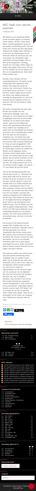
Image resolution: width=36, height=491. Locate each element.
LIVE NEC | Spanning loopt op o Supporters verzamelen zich (19, 376)
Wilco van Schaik (9, 395)
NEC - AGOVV (8, 416)
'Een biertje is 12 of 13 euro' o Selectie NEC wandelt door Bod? (19, 382)
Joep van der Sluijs (10, 403)
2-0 (32, 421)
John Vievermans (9, 448)
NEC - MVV (8, 417)
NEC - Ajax (8, 429)
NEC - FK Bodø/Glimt (10, 339)
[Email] (12, 310)
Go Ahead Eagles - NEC (11, 435)
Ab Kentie (7, 453)
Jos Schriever (8, 450)
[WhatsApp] (8, 310)
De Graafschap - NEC (10, 432)
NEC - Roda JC (9, 421)
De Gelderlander (9, 392)
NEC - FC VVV (8, 419)
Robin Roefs (8, 406)
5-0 (32, 434)
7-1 (32, 419)
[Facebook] (4, 310)
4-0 (32, 422)
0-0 (32, 427)
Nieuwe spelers (9, 398)
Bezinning (8, 322)
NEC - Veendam (9, 427)
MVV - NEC (8, 426)
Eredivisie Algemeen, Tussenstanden (14, 400)
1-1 (32, 416)
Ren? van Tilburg (9, 455)
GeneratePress (18, 488)
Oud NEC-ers (8, 405)
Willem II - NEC (9, 337)
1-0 (32, 417)
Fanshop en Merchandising (12, 397)
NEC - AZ (7, 431)
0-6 (32, 429)
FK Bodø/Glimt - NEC (18, 345)
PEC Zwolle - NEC (9, 352)
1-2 (32, 426)
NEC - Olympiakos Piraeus (11, 335)
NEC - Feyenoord (9, 354)
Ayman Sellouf (8, 452)
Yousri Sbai (8, 401)
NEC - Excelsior (9, 355)
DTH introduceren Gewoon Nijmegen (18, 324)
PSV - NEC (8, 434)
